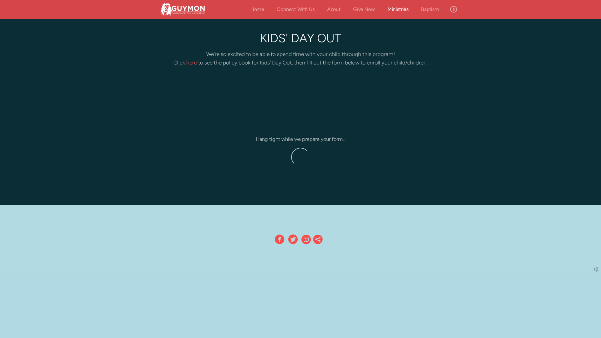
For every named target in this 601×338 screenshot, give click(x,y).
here (191, 62)
